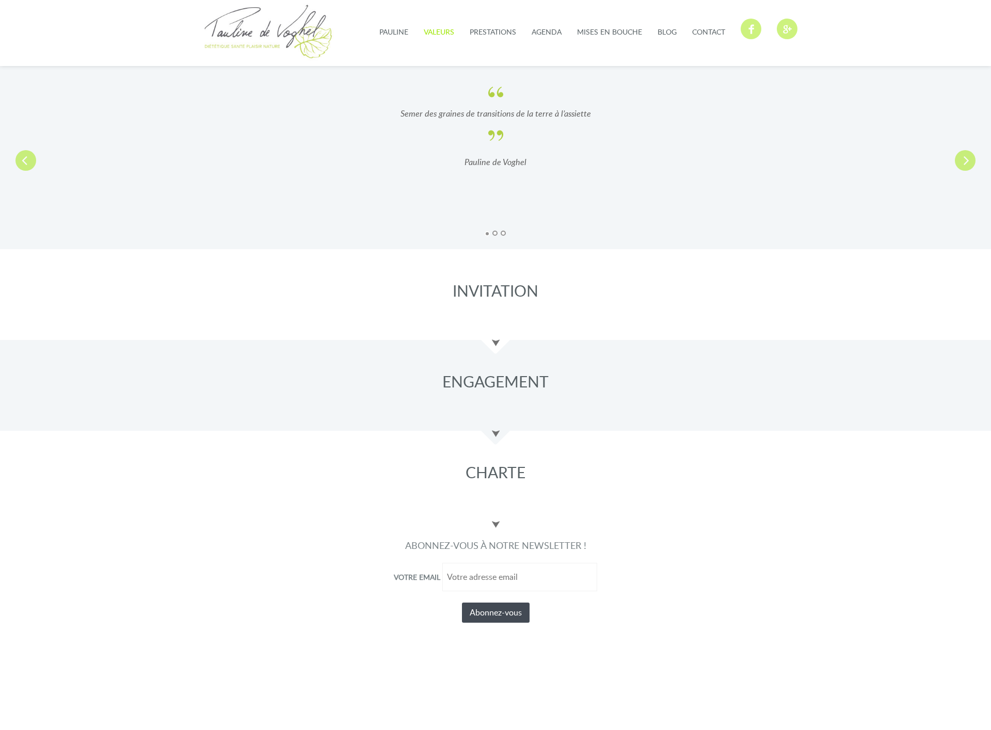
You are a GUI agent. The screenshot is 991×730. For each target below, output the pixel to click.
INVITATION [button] (495, 290)
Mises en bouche (609, 32)
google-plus (787, 29)
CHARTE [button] (495, 472)
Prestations (493, 32)
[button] (74, 157)
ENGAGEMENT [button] (495, 381)
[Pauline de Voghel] (268, 31)
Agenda (547, 32)
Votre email (417, 577)
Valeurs (439, 32)
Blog (667, 32)
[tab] (495, 288)
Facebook (751, 29)
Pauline (393, 32)
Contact (708, 32)
